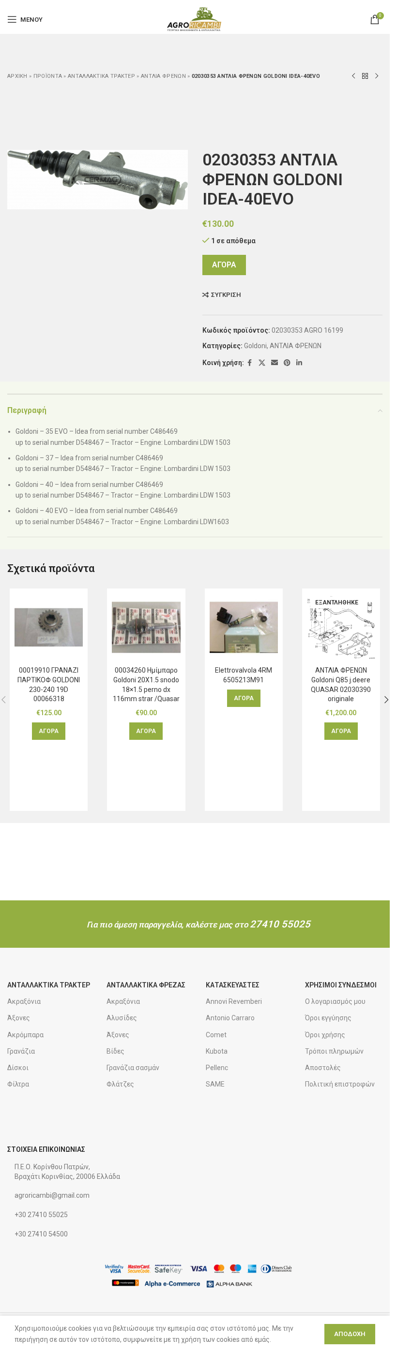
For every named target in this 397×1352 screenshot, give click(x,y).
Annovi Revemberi (234, 1001)
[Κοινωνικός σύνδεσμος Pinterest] (287, 362)
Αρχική (17, 76)
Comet (216, 1035)
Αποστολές (323, 1068)
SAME (215, 1084)
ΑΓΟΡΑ (224, 264)
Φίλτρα (18, 1084)
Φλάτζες (120, 1084)
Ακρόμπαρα (25, 1035)
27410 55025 (280, 924)
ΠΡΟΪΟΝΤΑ (47, 76)
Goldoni (255, 346)
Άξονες (18, 1018)
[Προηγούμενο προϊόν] (353, 76)
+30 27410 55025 (41, 1215)
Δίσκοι (18, 1068)
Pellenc (217, 1068)
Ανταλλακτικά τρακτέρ (101, 76)
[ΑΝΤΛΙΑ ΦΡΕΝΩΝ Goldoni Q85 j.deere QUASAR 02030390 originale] (341, 627)
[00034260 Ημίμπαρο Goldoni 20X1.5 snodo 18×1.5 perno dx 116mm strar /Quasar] (146, 627)
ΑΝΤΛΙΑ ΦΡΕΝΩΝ (163, 76)
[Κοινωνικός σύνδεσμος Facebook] (250, 362)
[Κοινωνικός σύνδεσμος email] (274, 362)
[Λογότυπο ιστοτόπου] (195, 19)
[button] (48, 731)
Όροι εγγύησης (328, 1018)
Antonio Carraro (230, 1018)
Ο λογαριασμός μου (335, 1001)
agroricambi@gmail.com (52, 1195)
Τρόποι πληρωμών (334, 1051)
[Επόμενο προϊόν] (376, 76)
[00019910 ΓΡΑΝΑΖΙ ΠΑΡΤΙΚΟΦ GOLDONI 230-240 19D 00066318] (49, 627)
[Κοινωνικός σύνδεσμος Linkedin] (299, 362)
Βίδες (115, 1051)
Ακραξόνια (24, 1001)
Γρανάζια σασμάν (133, 1068)
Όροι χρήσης (325, 1035)
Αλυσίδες (122, 1018)
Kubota (217, 1051)
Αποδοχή (350, 1333)
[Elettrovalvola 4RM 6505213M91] (244, 627)
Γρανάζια (21, 1051)
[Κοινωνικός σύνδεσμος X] (262, 362)
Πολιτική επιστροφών (340, 1084)
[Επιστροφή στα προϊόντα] (365, 76)
